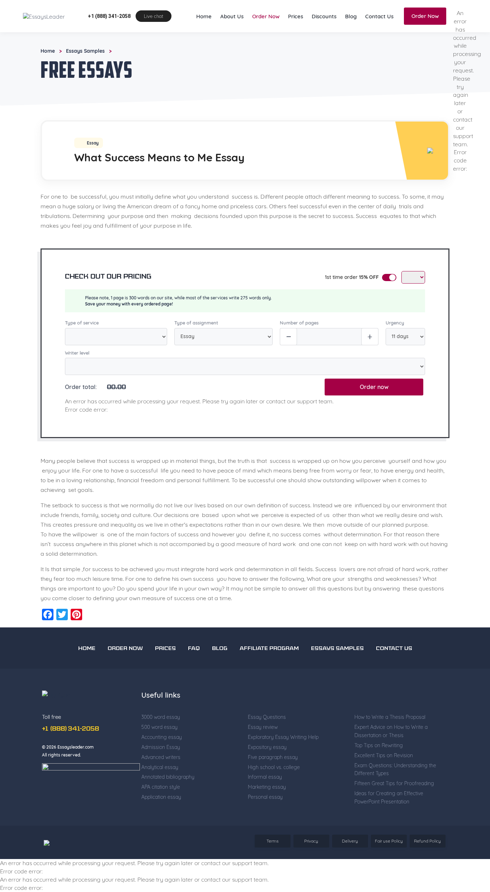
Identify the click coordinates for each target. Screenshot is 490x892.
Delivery (350, 870)
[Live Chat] (468, 841)
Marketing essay (267, 816)
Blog (351, 45)
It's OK (351, 14)
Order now (374, 415)
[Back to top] (468, 816)
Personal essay (265, 826)
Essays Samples (85, 80)
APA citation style (160, 816)
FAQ (194, 677)
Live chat (153, 45)
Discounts (324, 45)
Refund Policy (427, 870)
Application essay (161, 826)
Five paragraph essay (273, 786)
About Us (232, 45)
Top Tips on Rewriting (378, 774)
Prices (295, 45)
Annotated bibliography (167, 806)
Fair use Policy (389, 870)
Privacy (311, 870)
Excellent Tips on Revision (383, 784)
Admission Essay (160, 776)
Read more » (187, 21)
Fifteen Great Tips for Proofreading (394, 812)
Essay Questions (267, 746)
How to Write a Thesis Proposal (389, 746)
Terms (273, 870)
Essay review (263, 756)
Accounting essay (161, 766)
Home (204, 45)
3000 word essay (160, 746)
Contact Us (379, 45)
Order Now (265, 45)
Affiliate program (269, 677)
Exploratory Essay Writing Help (283, 766)
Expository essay (267, 776)
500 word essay (159, 756)
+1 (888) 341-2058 (109, 45)
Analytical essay (159, 796)
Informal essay (265, 806)
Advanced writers (160, 786)
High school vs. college (274, 796)
